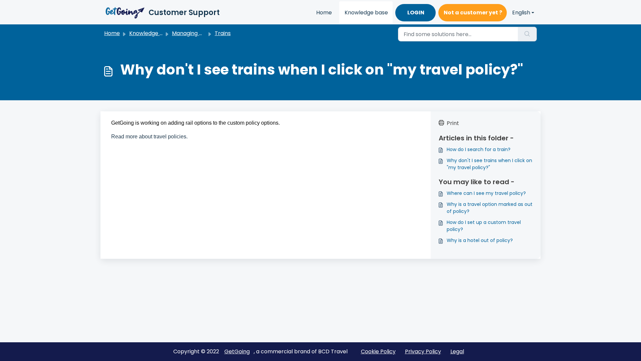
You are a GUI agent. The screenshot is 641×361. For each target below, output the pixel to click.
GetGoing (237, 351)
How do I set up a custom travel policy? (484, 226)
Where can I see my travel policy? (486, 193)
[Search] (527, 34)
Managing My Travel (198, 33)
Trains (223, 33)
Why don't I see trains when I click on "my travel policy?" (489, 164)
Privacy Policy (423, 351)
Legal (457, 351)
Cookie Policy (378, 351)
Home (324, 12)
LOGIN (415, 12)
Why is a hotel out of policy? (480, 240)
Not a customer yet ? (473, 12)
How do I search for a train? (478, 149)
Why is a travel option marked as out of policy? (489, 208)
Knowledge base (366, 12)
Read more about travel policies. (149, 136)
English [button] (521, 12)
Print (453, 123)
